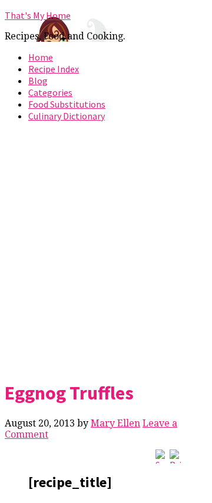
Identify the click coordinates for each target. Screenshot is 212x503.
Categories (50, 92)
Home (40, 57)
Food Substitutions (66, 104)
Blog (38, 80)
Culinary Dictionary (66, 116)
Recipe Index (53, 69)
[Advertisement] (106, 249)
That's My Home (38, 15)
